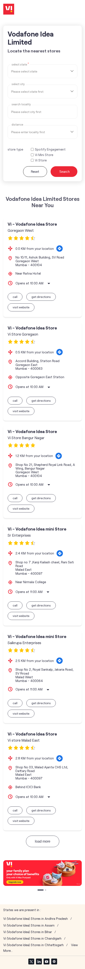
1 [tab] (38, 890)
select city (18, 84)
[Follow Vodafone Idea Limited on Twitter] (31, 961)
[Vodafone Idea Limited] (8, 9)
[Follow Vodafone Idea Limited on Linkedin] (39, 961)
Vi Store (41, 160)
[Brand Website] (54, 961)
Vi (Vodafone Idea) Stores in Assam (28, 925)
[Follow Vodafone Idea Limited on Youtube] (46, 961)
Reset (35, 171)
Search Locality (21, 104)
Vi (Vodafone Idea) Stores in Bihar (27, 932)
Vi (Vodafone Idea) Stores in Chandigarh (32, 938)
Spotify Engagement (50, 149)
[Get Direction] (59, 248)
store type (15, 149)
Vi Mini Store (44, 155)
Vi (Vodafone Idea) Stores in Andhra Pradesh (35, 918)
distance (17, 124)
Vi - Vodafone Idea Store (32, 224)
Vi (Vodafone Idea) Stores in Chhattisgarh (33, 945)
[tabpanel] (42, 873)
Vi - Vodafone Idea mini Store (37, 528)
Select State (20, 64)
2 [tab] (42, 890)
